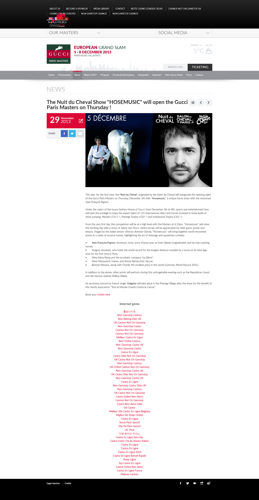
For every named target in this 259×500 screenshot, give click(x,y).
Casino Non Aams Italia (129, 404)
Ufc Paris (129, 430)
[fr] (56, 18)
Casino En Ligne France (129, 471)
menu (192, 102)
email (80, 133)
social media (172, 33)
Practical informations (123, 75)
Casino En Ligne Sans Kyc (129, 437)
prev (200, 102)
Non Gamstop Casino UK (129, 345)
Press (189, 75)
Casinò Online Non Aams (129, 467)
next (208, 102)
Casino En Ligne (129, 352)
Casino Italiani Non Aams (129, 397)
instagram (201, 483)
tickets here (103, 295)
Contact (120, 9)
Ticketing (200, 67)
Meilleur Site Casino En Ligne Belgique (129, 411)
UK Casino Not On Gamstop (129, 360)
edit (81, 121)
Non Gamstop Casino (129, 326)
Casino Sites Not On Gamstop (129, 356)
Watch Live (175, 67)
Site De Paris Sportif (130, 426)
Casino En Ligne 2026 (129, 452)
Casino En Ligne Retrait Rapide (129, 456)
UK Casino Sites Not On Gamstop (129, 374)
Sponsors (157, 75)
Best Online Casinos (129, 341)
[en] (51, 18)
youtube (194, 483)
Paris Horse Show (174, 75)
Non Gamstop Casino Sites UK (129, 385)
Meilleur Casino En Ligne (129, 337)
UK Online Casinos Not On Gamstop (129, 367)
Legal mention (53, 483)
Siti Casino (129, 408)
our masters (63, 33)
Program (105, 75)
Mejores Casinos (129, 474)
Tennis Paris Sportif (129, 422)
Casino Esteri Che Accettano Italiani (129, 441)
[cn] (61, 18)
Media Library (101, 9)
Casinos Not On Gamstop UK (184, 9)
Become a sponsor (77, 9)
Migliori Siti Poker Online (129, 415)
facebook (64, 133)
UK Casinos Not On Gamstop (130, 323)
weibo (208, 483)
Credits (68, 483)
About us (55, 9)
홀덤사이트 (129, 311)
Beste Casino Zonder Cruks (147, 9)
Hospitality (143, 75)
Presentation (64, 75)
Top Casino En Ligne (129, 463)
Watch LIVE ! (90, 75)
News (77, 75)
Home (51, 75)
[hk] (66, 18)
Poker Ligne (129, 459)
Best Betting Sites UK (129, 319)
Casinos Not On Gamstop (129, 330)
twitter (72, 133)
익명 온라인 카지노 (129, 434)
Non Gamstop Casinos (94, 14)
